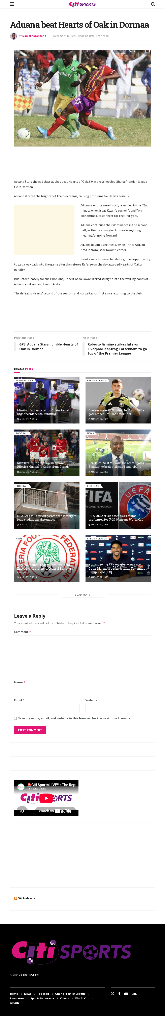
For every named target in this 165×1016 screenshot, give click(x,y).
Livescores (17, 998)
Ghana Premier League (70, 993)
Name (20, 682)
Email (19, 700)
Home (14, 993)
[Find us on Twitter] (112, 993)
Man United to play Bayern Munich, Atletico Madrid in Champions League (43, 465)
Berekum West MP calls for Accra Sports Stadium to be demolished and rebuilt (116, 465)
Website (92, 700)
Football (22, 433)
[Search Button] (153, 4)
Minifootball (24, 380)
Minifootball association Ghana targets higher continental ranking (44, 412)
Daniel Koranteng (34, 36)
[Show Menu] (12, 4)
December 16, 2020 (64, 36)
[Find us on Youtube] (126, 994)
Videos (64, 998)
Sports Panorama (42, 998)
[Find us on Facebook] (119, 994)
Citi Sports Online (29, 974)
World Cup (82, 998)
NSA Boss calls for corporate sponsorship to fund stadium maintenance (46, 517)
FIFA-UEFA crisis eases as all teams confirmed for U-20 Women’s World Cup (116, 517)
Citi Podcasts (26, 898)
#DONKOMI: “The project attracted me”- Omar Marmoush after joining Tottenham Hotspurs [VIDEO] (118, 568)
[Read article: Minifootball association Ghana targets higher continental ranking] (46, 400)
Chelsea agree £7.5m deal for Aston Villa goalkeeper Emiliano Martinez (116, 412)
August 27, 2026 (28, 419)
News (90, 433)
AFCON (14, 1003)
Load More (82, 594)
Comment (22, 632)
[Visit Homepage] (82, 4)
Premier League (97, 380)
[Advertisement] (87, 162)
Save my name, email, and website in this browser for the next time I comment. (76, 718)
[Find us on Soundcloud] (134, 994)
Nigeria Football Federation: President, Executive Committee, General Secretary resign (45, 568)
